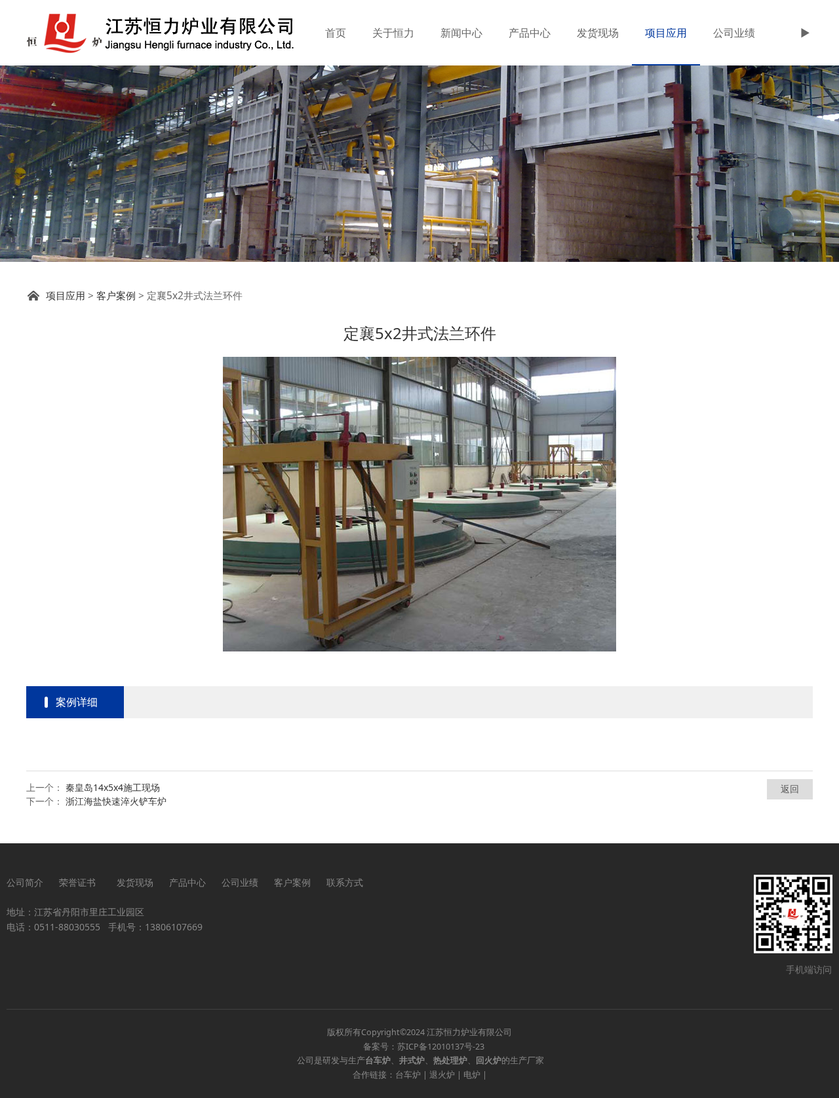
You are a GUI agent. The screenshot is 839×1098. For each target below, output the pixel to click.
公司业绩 (734, 33)
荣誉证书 (80, 882)
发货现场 (598, 33)
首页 (335, 33)
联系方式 (344, 882)
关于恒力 (393, 33)
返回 (790, 788)
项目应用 (666, 33)
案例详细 (77, 702)
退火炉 (442, 1074)
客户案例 (116, 295)
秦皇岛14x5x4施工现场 (113, 787)
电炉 (471, 1074)
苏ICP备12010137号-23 (440, 1046)
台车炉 (408, 1074)
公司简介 (25, 882)
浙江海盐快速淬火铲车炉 (116, 801)
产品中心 (530, 33)
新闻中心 (461, 33)
